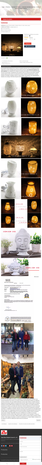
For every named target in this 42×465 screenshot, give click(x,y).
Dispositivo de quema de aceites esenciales (27, 423)
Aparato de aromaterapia (12, 423)
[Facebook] (1, 446)
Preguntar (28, 43)
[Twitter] (8, 446)
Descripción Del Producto (6, 66)
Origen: (21, 62)
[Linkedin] (6, 446)
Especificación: (4, 62)
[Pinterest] (12, 446)
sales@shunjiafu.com (14, 27)
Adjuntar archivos (23, 457)
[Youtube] (10, 446)
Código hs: (4, 63)
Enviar (23, 463)
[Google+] (3, 446)
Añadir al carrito (30, 46)
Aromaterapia (4, 423)
